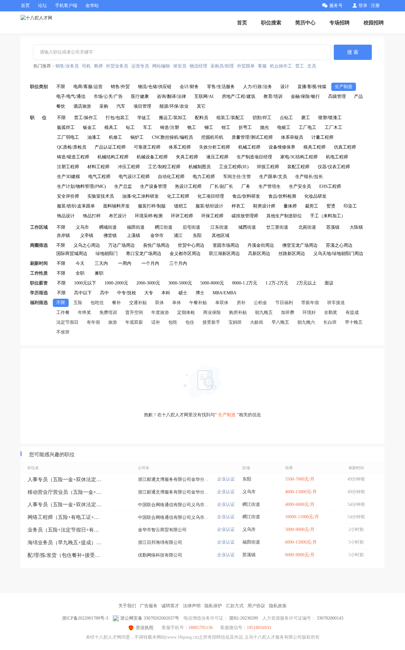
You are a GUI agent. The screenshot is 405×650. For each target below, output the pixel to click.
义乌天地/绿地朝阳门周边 (338, 253)
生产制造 (343, 86)
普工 (299, 66)
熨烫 (331, 206)
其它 (201, 106)
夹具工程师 (187, 157)
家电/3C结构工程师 (299, 157)
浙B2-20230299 (243, 618)
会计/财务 (189, 86)
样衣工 (238, 206)
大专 (148, 292)
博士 (200, 292)
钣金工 (89, 127)
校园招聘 (374, 22)
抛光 (264, 127)
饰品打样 (92, 215)
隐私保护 (213, 605)
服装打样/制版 (152, 206)
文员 (311, 66)
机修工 (115, 137)
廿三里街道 (277, 227)
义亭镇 (86, 235)
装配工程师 (298, 166)
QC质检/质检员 (71, 147)
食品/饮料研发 (246, 196)
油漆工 (94, 137)
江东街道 (219, 227)
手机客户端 (66, 5)
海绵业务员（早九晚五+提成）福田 (65, 542)
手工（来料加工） (328, 215)
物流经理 (198, 66)
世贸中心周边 (191, 245)
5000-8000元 (212, 283)
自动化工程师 (171, 176)
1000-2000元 (116, 283)
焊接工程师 (268, 166)
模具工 (111, 127)
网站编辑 (161, 66)
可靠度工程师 (147, 147)
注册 (375, 5)
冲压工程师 (129, 166)
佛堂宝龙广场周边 (300, 245)
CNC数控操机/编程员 (172, 137)
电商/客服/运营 (88, 86)
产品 (358, 96)
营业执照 (144, 627)
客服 (262, 66)
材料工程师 (98, 166)
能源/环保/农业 (174, 106)
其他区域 (220, 235)
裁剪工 (311, 206)
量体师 (290, 206)
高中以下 (83, 292)
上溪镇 (133, 235)
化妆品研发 (315, 196)
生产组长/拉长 (309, 176)
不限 (60, 86)
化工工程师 (178, 196)
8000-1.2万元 (244, 283)
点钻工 (286, 117)
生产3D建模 (68, 176)
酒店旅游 (82, 106)
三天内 (101, 263)
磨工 (305, 117)
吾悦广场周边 (156, 245)
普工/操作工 (85, 117)
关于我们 (127, 605)
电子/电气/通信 (70, 96)
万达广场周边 (121, 245)
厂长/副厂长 (221, 186)
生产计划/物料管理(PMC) (81, 186)
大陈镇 (356, 227)
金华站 (92, 5)
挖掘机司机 (212, 137)
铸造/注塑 (169, 127)
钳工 (225, 127)
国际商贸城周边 (71, 253)
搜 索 (352, 52)
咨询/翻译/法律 (171, 96)
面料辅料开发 (116, 206)
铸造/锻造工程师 (73, 157)
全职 (80, 273)
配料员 (201, 117)
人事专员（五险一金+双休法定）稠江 (65, 504)
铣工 (191, 127)
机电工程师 (337, 157)
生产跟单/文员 (273, 176)
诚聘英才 (170, 605)
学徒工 (144, 117)
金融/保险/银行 (305, 96)
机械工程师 (249, 147)
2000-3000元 (148, 283)
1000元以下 (85, 283)
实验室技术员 (100, 196)
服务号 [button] (336, 5)
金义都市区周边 (185, 253)
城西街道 (247, 227)
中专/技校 (126, 292)
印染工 (350, 206)
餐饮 (60, 106)
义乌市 (82, 227)
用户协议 (256, 605)
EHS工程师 (330, 186)
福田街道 (136, 227)
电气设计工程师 (134, 176)
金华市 (157, 235)
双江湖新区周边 (224, 253)
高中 (104, 292)
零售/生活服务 (221, 86)
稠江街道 (163, 227)
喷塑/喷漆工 (330, 117)
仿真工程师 (345, 147)
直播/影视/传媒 (312, 86)
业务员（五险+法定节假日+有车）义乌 (65, 529)
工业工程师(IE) (234, 166)
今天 (80, 263)
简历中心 (305, 22)
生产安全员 (300, 186)
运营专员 (140, 66)
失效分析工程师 (214, 147)
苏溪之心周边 (339, 245)
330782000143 (330, 618)
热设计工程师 (188, 186)
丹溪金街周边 (260, 245)
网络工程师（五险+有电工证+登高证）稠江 (65, 517)
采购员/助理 (222, 66)
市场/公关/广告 (108, 96)
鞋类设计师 (264, 206)
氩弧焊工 (66, 127)
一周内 (124, 263)
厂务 (245, 186)
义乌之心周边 (86, 245)
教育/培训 (273, 96)
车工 (147, 127)
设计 (284, 86)
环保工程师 (212, 215)
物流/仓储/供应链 (154, 86)
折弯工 (245, 127)
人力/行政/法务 (257, 86)
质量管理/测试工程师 (252, 137)
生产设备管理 (153, 186)
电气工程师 (99, 176)
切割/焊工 (261, 117)
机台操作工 (281, 66)
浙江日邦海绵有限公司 (160, 542)
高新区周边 (259, 253)
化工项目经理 (210, 196)
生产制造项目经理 (254, 157)
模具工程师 (314, 147)
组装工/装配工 (230, 117)
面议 (329, 283)
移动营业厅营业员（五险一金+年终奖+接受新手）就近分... (65, 492)
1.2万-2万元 (276, 283)
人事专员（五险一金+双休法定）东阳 (65, 479)
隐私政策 (278, 605)
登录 (362, 5)
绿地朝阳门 (107, 253)
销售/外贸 (120, 86)
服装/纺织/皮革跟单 (76, 206)
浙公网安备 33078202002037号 (149, 618)
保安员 (179, 66)
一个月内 (150, 263)
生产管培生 (270, 186)
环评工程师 (182, 215)
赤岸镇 (63, 235)
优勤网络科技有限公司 (160, 555)
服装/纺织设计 (209, 206)
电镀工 (283, 127)
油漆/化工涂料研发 (140, 196)
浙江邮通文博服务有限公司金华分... (173, 479)
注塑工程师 (68, 166)
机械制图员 (200, 166)
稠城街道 (108, 227)
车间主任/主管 (237, 176)
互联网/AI (204, 96)
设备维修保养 (282, 147)
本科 (165, 292)
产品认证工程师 (110, 147)
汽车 (120, 106)
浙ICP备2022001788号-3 (85, 618)
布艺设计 (118, 215)
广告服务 (149, 605)
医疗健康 (140, 96)
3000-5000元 (180, 283)
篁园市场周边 (226, 245)
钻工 (130, 127)
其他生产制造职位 (284, 215)
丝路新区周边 (291, 253)
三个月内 (178, 263)
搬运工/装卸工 (173, 117)
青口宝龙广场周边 (143, 253)
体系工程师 (180, 147)
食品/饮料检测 (282, 196)
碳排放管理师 (245, 215)
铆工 (208, 127)
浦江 (178, 235)
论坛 (42, 5)
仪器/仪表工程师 (334, 166)
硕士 (182, 292)
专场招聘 (339, 22)
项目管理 (142, 106)
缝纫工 (180, 206)
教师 (98, 66)
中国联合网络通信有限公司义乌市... (173, 504)
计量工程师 (322, 137)
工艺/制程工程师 (164, 166)
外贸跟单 (246, 66)
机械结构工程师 (112, 157)
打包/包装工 (117, 117)
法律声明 (192, 605)
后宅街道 (191, 227)
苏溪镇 (333, 227)
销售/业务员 (67, 66)
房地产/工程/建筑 (238, 96)
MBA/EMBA (224, 292)
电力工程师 (204, 176)
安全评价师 (68, 196)
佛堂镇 (110, 235)
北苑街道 (307, 227)
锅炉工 (137, 137)
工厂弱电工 (68, 137)
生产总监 (123, 186)
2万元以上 (306, 283)
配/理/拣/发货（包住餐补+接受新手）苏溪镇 (65, 555)
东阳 (197, 235)
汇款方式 (235, 605)
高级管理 (337, 96)
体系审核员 (292, 137)
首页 (25, 5)
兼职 (99, 273)
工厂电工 (307, 127)
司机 (86, 66)
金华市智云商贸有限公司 (162, 529)
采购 (103, 106)
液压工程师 (217, 157)
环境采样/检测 (149, 215)
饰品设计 (66, 215)
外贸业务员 (117, 66)
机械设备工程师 (152, 157)
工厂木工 (333, 127)
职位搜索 (271, 22)
